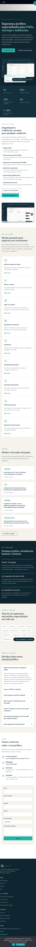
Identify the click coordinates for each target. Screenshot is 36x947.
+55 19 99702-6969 (11, 764)
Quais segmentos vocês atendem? (14, 724)
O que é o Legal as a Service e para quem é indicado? (16, 710)
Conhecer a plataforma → (10, 195)
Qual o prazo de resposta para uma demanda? (14, 702)
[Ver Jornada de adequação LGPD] (18, 220)
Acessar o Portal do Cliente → (11, 190)
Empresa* (6, 803)
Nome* (5, 788)
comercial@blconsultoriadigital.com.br (18, 758)
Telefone (6, 811)
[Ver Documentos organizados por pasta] (17, 220)
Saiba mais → (8, 273)
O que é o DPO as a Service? (12, 689)
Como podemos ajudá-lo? (10, 826)
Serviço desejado (8, 818)
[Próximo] (31, 214)
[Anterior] (4, 214)
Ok (13, 944)
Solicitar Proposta (8, 50)
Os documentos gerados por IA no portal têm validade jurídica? (16, 717)
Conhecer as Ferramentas (25, 50)
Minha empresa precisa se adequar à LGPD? (15, 669)
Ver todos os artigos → (9, 533)
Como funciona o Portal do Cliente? (14, 695)
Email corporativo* (8, 795)
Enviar (18, 838)
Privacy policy (20, 944)
